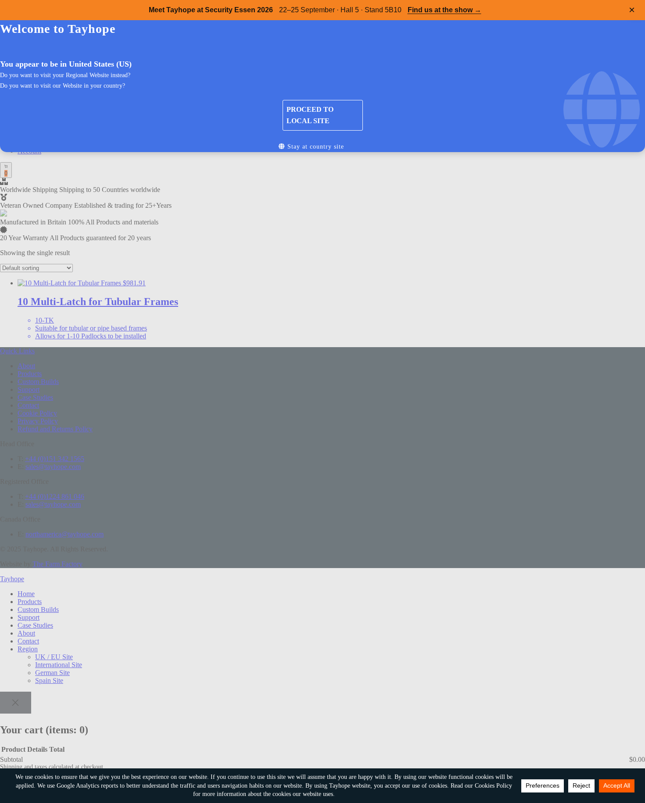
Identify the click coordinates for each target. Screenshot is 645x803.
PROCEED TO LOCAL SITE (310, 115)
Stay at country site (314, 146)
